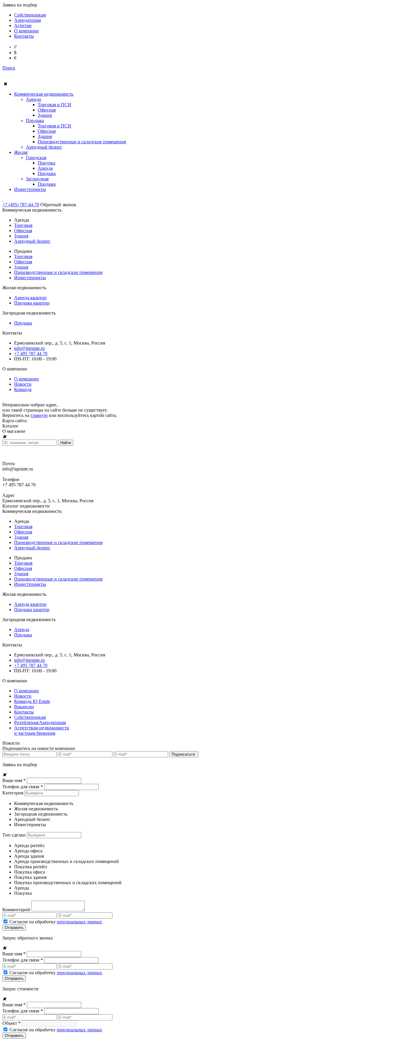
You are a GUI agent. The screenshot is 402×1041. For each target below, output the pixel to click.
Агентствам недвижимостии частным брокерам (41, 730)
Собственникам (30, 14)
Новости (22, 384)
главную (39, 415)
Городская (36, 157)
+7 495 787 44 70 (30, 353)
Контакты (24, 36)
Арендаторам (27, 20)
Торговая (23, 225)
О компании (26, 30)
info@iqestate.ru (29, 348)
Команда (22, 389)
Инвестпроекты (30, 189)
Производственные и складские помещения (82, 141)
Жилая (20, 152)
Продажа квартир (31, 302)
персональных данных (79, 921)
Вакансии (24, 706)
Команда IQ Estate (32, 701)
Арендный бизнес (44, 146)
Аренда (33, 99)
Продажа (35, 120)
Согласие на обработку (55, 921)
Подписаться (184, 754)
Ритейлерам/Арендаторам (40, 722)
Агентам (22, 25)
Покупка (46, 162)
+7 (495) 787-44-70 (20, 204)
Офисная (47, 109)
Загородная (37, 178)
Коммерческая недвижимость (43, 94)
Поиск (8, 67)
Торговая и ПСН (54, 104)
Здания (45, 115)
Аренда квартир (30, 297)
